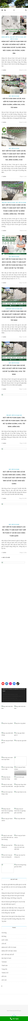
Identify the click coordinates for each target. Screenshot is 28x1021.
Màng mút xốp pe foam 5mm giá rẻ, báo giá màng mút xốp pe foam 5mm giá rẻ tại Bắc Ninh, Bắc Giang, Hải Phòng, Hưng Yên (14, 47)
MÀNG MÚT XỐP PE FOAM (9, 947)
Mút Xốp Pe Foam (14, 96)
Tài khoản (4, 962)
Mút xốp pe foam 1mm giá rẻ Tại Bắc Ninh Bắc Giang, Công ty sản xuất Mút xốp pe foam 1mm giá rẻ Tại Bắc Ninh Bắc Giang (14, 477)
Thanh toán (5, 965)
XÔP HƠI (4, 980)
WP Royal (18, 1010)
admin (4, 70)
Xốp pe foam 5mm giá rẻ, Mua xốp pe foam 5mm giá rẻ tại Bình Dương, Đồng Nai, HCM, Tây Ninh (13, 918)
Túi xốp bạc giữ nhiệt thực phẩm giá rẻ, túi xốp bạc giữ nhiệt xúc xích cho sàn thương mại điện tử (14, 887)
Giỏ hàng (4, 936)
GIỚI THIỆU (5, 940)
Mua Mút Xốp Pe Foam (16, 37)
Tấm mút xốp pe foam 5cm (14, 415)
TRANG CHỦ (5, 972)
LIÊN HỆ (4, 943)
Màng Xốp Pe (5, 37)
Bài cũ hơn (6, 557)
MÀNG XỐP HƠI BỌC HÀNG (9, 951)
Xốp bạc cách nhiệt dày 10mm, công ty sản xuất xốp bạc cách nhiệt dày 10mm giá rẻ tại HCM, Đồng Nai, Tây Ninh (13, 910)
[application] (14, 695)
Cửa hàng (4, 932)
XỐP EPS (4, 976)
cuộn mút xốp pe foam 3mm (14, 308)
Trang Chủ (4, 969)
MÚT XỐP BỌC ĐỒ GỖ (8, 954)
